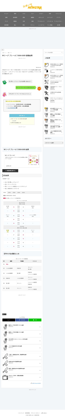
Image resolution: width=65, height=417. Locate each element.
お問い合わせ (44, 413)
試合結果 (14, 120)
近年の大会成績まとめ (16, 122)
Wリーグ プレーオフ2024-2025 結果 (19, 118)
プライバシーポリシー (35, 413)
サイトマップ (21, 413)
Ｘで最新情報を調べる (10, 170)
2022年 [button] (18, 192)
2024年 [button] (9, 192)
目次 (20, 115)
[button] (62, 52)
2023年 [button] (14, 192)
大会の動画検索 (11, 108)
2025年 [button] (4, 192)
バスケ (5, 314)
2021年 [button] (23, 192)
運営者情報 (27, 413)
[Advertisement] (32, 38)
